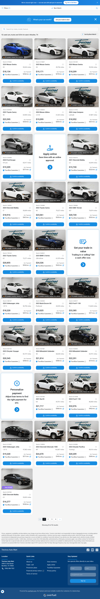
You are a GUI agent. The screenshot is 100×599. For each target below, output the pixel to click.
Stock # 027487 (40, 349)
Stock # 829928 (7, 110)
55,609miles (27, 210)
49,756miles (60, 67)
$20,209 (72, 454)
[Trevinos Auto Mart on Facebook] (87, 550)
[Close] (95, 19)
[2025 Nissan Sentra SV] (50, 48)
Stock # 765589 (40, 205)
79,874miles (93, 210)
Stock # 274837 (40, 62)
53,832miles (27, 497)
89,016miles (93, 449)
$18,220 (6, 310)
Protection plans (31, 568)
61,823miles (60, 115)
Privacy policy (51, 571)
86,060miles (93, 402)
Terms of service (31, 574)
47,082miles (27, 449)
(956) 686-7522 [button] (9, 568)
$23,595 (6, 119)
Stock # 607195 (7, 349)
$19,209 (6, 167)
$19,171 (39, 71)
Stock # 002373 (73, 157)
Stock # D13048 (73, 396)
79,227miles (60, 210)
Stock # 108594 (40, 444)
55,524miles (27, 67)
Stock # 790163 (7, 253)
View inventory (52, 562)
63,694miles (93, 163)
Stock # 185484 (73, 205)
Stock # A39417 (73, 301)
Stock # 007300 (7, 492)
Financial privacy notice (34, 571)
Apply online (51, 565)
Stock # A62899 (7, 157)
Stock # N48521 (40, 253)
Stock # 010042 (7, 444)
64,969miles (27, 115)
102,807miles (59, 449)
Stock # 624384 (73, 444)
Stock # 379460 (7, 62)
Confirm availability (18, 81)
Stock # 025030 (73, 349)
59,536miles (93, 67)
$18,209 (72, 71)
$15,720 (72, 167)
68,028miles (60, 354)
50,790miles (27, 306)
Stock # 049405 (40, 301)
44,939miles (60, 306)
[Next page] (60, 519)
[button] (30, 64)
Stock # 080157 (7, 301)
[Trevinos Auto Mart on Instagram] (96, 550)
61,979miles (60, 258)
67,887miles (93, 115)
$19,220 (6, 454)
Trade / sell (30, 565)
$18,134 (6, 71)
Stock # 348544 (40, 110)
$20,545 (6, 358)
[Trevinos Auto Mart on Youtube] (91, 550)
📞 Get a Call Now (71, 2)
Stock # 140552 (7, 205)
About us (29, 562)
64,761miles (60, 402)
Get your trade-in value (62, 19)
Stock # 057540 (40, 396)
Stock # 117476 (73, 110)
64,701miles (93, 354)
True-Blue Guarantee (53, 568)
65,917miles (27, 163)
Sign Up (83, 581)
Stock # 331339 (73, 62)
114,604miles (92, 306)
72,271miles (27, 258)
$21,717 (39, 406)
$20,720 (72, 215)
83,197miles (27, 354)
